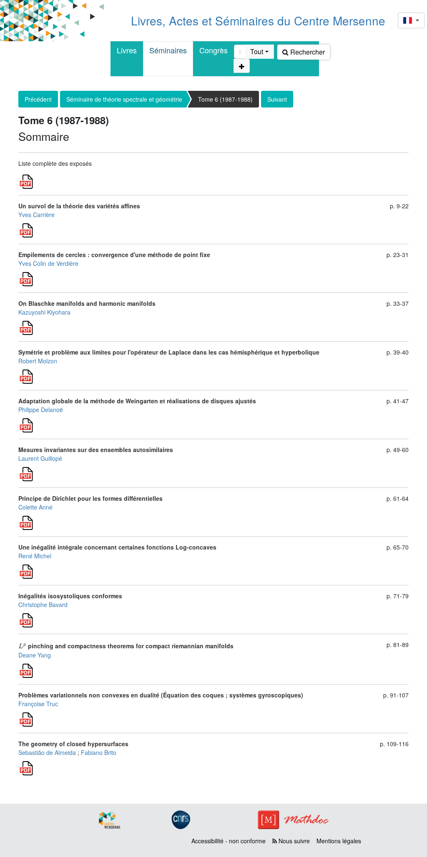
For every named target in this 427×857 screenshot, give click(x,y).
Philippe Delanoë (40, 409)
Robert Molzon (37, 361)
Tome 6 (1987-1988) (225, 99)
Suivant (277, 99)
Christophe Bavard (43, 604)
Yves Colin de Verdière (48, 263)
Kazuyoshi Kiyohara (44, 312)
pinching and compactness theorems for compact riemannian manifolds (126, 646)
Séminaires (168, 50)
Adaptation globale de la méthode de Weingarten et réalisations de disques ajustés (137, 401)
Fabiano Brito (98, 752)
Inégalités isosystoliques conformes (70, 596)
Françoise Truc (38, 704)
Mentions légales (338, 841)
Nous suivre (293, 841)
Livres (127, 50)
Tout (256, 51)
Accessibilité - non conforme (228, 841)
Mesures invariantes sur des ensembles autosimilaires (95, 449)
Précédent (38, 99)
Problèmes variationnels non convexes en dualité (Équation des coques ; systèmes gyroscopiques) (160, 695)
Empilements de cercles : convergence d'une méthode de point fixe (114, 254)
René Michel (34, 556)
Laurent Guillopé (40, 458)
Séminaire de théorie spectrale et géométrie (124, 99)
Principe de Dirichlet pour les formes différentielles (90, 498)
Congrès (213, 50)
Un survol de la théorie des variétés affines (79, 206)
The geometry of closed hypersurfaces (73, 744)
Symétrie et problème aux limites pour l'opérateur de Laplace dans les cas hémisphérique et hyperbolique (168, 352)
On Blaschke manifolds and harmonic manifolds (87, 303)
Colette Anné (35, 507)
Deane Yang (34, 655)
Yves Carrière (36, 214)
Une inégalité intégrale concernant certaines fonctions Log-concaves (117, 547)
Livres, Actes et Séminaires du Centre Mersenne (258, 20)
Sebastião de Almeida (47, 752)
